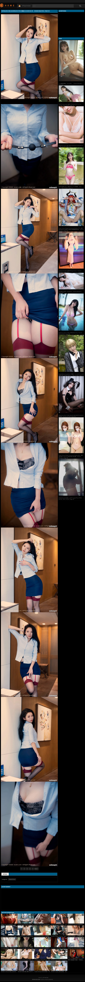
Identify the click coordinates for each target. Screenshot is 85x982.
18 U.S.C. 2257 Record (43, 977)
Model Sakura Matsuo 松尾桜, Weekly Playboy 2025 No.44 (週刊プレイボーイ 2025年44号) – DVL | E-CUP (43, 936)
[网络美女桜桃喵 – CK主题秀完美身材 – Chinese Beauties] (75, 930)
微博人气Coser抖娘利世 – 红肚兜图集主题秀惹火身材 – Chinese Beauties (9, 924)
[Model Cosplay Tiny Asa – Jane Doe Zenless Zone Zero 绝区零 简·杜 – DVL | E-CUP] (59, 930)
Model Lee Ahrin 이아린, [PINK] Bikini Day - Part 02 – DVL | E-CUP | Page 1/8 (71, 333)
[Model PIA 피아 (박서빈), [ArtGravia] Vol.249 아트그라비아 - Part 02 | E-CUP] (26, 930)
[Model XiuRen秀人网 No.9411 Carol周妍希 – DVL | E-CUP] (26, 966)
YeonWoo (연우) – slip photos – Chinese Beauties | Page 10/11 (70, 292)
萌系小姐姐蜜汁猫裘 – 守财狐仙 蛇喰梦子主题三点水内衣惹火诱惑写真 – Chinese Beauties (76, 960)
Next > (36, 869)
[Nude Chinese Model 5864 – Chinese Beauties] (42, 966)
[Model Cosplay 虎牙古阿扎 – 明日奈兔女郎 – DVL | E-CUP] (59, 966)
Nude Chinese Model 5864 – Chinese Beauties (43, 971)
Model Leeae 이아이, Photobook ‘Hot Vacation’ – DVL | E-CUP (59, 960)
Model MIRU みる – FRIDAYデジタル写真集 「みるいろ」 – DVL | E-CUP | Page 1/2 (70, 187)
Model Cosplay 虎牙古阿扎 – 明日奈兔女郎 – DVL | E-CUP (59, 971)
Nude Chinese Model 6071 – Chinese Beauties (59, 924)
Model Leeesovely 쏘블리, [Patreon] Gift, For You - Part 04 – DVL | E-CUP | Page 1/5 (70, 104)
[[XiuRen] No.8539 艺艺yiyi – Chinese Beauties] (42, 954)
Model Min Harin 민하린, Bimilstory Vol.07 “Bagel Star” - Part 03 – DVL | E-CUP (9, 960)
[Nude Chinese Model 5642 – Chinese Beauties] (26, 919)
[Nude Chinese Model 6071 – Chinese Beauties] (59, 919)
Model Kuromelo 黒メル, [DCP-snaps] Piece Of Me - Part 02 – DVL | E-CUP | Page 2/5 (70, 498)
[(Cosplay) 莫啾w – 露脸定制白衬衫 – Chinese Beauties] (9, 942)
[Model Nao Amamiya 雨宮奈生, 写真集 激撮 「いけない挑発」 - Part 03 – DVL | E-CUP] (75, 919)
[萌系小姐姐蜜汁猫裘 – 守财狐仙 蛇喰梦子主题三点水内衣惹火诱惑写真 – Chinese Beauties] (75, 954)
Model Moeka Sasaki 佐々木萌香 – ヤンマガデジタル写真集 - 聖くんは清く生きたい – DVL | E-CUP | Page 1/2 (71, 374)
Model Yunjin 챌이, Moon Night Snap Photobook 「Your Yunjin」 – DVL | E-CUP (26, 948)
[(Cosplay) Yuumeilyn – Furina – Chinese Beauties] (59, 942)
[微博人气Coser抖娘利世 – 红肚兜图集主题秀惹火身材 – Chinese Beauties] (9, 919)
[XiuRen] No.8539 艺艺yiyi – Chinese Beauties (43, 960)
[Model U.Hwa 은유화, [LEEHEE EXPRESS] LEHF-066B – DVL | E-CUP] (9, 966)
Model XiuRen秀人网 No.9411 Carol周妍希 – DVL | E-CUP (26, 971)
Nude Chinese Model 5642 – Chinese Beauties (26, 924)
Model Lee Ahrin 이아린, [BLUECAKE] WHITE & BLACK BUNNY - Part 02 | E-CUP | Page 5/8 (71, 416)
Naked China (12, 879)
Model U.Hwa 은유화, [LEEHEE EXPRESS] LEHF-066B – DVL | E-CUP (9, 971)
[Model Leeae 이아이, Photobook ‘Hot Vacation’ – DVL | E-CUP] (59, 954)
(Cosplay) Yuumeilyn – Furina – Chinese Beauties (59, 948)
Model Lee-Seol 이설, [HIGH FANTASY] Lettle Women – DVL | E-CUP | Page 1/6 (71, 146)
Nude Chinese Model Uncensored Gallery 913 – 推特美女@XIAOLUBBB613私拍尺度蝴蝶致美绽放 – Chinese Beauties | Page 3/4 (71, 229)
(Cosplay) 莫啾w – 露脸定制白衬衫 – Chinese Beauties (9, 948)
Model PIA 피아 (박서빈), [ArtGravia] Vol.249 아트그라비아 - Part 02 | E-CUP (26, 936)
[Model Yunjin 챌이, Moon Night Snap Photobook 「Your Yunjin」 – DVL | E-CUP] (26, 942)
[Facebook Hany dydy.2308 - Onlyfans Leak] (26, 954)
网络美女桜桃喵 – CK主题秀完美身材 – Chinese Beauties (76, 936)
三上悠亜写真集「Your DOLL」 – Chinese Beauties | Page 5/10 (71, 84)
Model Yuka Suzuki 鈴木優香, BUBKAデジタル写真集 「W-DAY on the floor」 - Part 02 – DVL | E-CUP (76, 948)
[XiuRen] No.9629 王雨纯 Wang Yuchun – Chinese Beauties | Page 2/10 (70, 271)
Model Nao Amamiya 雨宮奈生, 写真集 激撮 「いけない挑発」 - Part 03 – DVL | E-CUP (76, 924)
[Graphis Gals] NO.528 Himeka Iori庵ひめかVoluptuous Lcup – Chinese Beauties (43, 924)
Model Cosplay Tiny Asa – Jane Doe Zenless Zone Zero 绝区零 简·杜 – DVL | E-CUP (59, 936)
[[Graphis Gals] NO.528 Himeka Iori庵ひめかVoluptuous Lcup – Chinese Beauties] (42, 919)
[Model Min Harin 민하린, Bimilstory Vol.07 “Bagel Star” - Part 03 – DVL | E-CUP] (9, 954)
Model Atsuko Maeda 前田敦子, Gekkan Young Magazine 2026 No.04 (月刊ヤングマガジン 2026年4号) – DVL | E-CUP (43, 948)
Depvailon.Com (7, 5)
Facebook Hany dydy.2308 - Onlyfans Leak (26, 960)
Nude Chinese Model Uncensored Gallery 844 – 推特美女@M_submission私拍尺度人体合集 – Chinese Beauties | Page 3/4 (71, 457)
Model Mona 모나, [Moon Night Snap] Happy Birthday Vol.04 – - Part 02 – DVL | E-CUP (9, 936)
